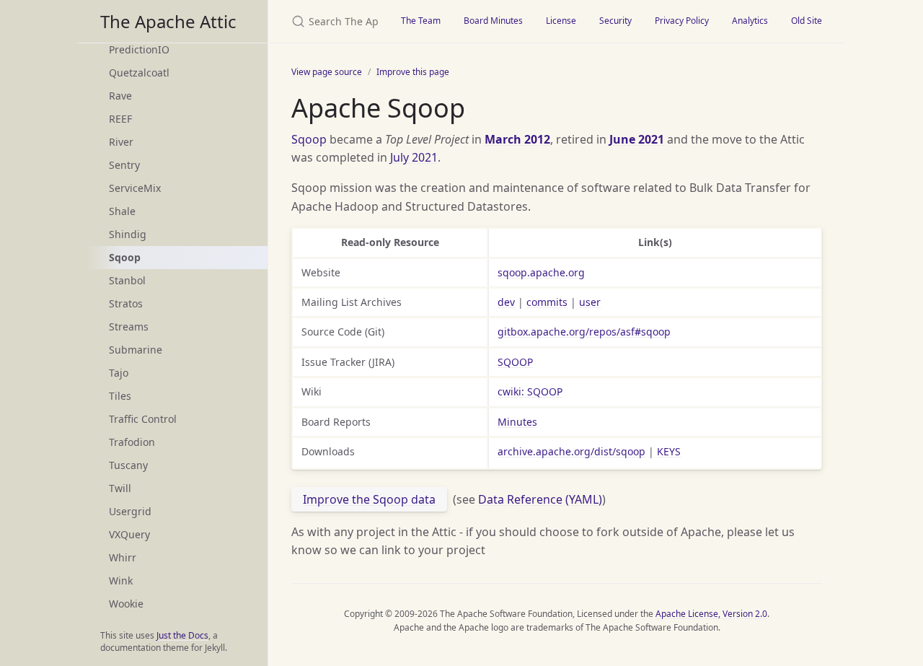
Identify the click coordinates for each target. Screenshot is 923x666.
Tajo (118, 373)
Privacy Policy (682, 20)
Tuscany (128, 465)
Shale (122, 211)
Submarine (135, 349)
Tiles (120, 396)
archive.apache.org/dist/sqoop (571, 451)
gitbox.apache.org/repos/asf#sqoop (584, 331)
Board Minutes (493, 20)
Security (615, 20)
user (590, 302)
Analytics (750, 20)
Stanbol (127, 280)
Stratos (126, 303)
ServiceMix (135, 188)
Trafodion (132, 442)
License (561, 20)
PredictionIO (139, 49)
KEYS (669, 451)
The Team (421, 20)
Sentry (124, 165)
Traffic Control (143, 419)
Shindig (127, 234)
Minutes (517, 422)
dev (506, 302)
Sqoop (309, 139)
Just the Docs (182, 635)
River (121, 142)
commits (547, 302)
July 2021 (414, 157)
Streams (129, 326)
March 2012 (517, 139)
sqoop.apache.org (541, 272)
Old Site (806, 20)
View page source (326, 72)
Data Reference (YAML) (540, 499)
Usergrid (130, 511)
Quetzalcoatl (139, 72)
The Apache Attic (168, 21)
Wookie (126, 603)
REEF (120, 119)
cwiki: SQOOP (530, 391)
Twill (120, 488)
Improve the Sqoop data (369, 499)
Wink (121, 580)
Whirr (122, 557)
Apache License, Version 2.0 (711, 614)
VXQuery (129, 534)
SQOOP (515, 362)
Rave (120, 95)
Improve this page (412, 72)
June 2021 (636, 139)
